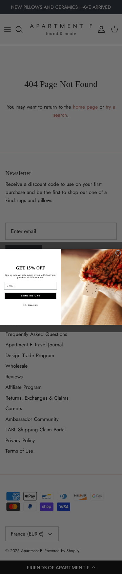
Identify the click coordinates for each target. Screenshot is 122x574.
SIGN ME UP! (30, 295)
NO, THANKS (30, 305)
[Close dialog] (118, 253)
